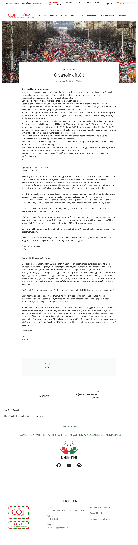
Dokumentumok (107, 15)
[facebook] (108, 3)
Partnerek (91, 15)
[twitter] (112, 3)
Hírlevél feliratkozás (89, 2)
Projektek (76, 15)
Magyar (122, 3)
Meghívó (44, 396)
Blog (52, 15)
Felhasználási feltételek (100, 519)
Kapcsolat (69, 2)
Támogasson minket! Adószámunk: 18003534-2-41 (23, 3)
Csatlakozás (55, 4)
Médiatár (122, 15)
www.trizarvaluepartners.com (102, 217)
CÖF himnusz (55, 2)
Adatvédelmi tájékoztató (101, 507)
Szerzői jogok (96, 513)
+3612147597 (53, 519)
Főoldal (42, 15)
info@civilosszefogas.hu (58, 528)
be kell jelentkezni (35, 416)
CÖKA (79, 81)
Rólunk (64, 15)
